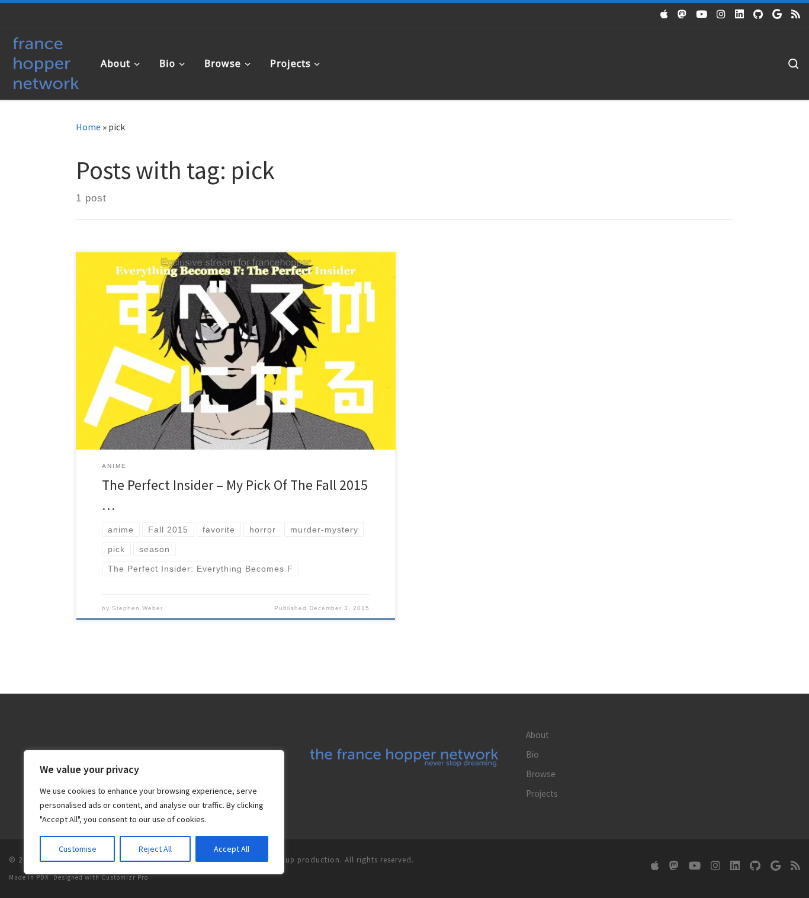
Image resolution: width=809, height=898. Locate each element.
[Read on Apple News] (664, 14)
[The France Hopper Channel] (701, 14)
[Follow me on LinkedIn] (739, 14)
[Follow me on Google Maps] (777, 14)
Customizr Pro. (125, 877)
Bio (532, 754)
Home (88, 127)
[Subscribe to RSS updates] (795, 14)
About (537, 734)
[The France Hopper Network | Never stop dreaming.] (46, 61)
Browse (541, 774)
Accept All (231, 849)
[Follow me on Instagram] (721, 14)
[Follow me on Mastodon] (682, 14)
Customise (78, 849)
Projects (542, 793)
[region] (154, 812)
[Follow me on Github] (758, 14)
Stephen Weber (137, 608)
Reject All (155, 849)
